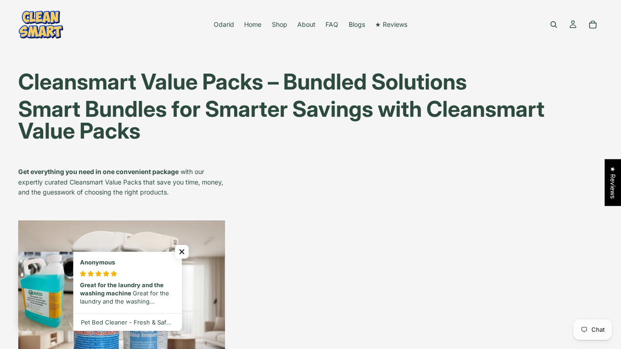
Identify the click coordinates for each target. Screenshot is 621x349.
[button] (182, 252)
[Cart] (593, 25)
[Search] (554, 25)
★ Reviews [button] (613, 182)
